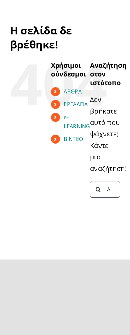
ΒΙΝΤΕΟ (73, 139)
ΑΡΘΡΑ (73, 91)
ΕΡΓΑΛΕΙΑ (76, 104)
